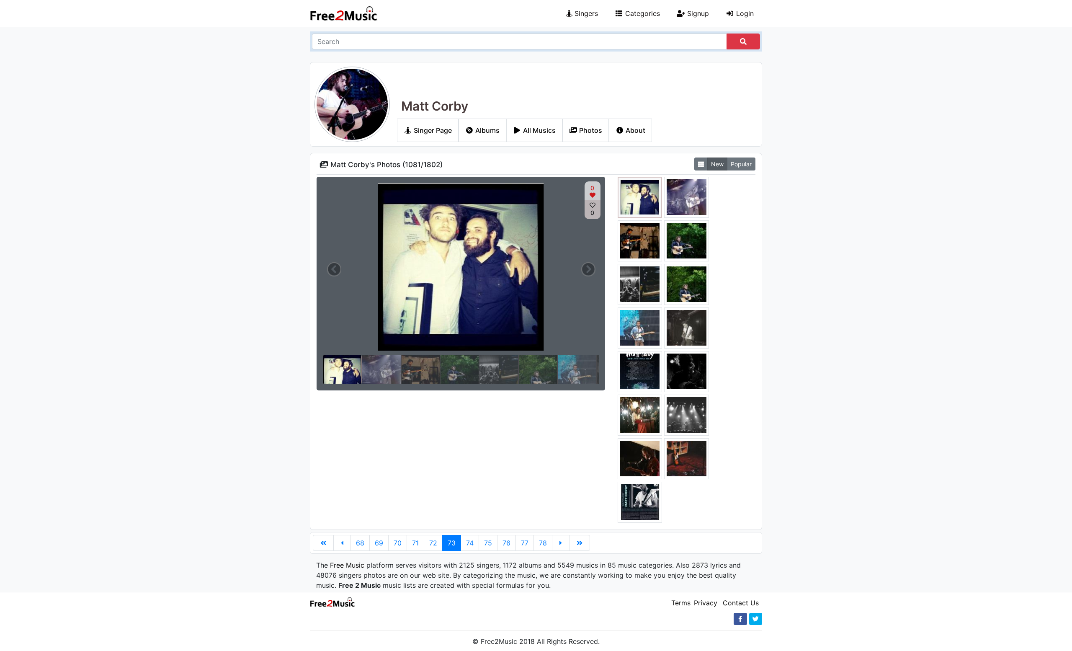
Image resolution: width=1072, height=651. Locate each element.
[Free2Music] (344, 13)
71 (415, 543)
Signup (697, 13)
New (717, 164)
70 (398, 543)
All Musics (538, 130)
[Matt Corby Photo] (640, 196)
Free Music (347, 565)
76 (506, 543)
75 (488, 543)
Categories (641, 13)
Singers (585, 13)
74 (470, 543)
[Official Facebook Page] (740, 619)
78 (543, 543)
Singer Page (432, 130)
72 (433, 543)
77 (524, 543)
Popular (741, 164)
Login (744, 13)
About (634, 130)
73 (452, 543)
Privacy (705, 603)
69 (379, 543)
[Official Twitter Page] (755, 619)
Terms (681, 603)
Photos (589, 130)
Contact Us (741, 603)
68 (360, 543)
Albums (487, 130)
